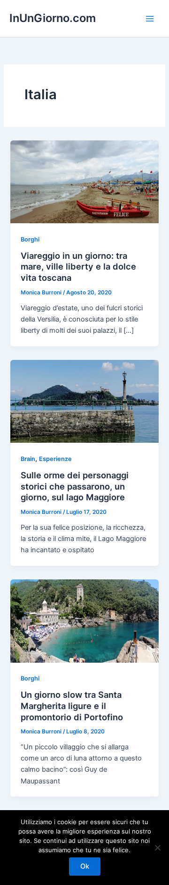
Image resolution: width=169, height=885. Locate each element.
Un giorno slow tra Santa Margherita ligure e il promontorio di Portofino (72, 705)
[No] (157, 847)
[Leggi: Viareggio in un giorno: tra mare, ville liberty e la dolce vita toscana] (84, 181)
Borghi (30, 239)
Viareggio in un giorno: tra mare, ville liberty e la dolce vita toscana (78, 266)
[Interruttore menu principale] (150, 19)
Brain (28, 458)
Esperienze (55, 458)
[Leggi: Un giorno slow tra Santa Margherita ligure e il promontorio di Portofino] (84, 620)
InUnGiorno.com (52, 18)
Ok (84, 866)
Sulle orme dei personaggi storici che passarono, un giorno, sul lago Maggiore (75, 486)
